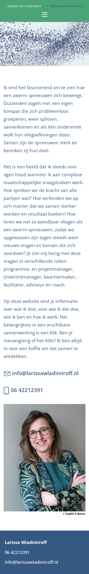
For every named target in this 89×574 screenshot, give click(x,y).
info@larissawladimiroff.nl (45, 373)
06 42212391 (26, 390)
